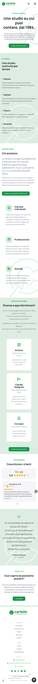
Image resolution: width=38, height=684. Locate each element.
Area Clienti (19, 635)
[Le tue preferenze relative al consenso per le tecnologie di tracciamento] (3, 681)
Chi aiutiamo (19, 626)
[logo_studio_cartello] (9, 4)
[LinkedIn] (12, 670)
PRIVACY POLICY (14, 680)
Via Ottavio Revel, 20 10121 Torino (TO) (20, 663)
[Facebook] (15, 670)
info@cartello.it (20, 660)
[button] (29, 3)
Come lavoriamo (19, 629)
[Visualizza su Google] (6, 485)
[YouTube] (22, 670)
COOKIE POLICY (24, 680)
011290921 (20, 666)
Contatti (19, 638)
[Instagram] (18, 670)
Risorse (19, 632)
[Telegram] (25, 670)
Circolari (19, 649)
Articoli (19, 646)
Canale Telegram (19, 652)
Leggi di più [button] (7, 498)
